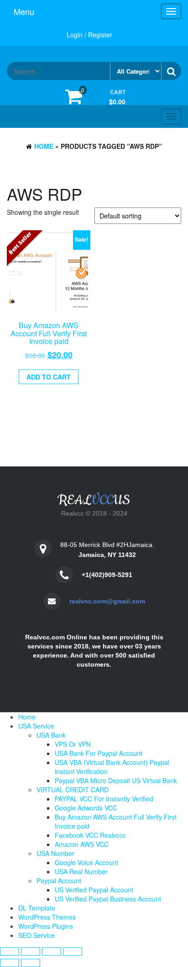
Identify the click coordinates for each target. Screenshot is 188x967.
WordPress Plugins (45, 926)
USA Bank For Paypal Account (98, 753)
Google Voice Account (86, 862)
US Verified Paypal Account (94, 889)
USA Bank (51, 734)
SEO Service (36, 935)
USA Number (55, 853)
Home (43, 146)
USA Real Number (81, 871)
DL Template (36, 907)
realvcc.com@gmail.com (107, 601)
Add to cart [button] (48, 376)
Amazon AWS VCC (82, 844)
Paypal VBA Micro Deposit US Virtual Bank (116, 780)
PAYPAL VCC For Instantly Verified (104, 798)
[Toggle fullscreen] (30, 951)
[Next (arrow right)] (30, 963)
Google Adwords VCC (86, 807)
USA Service (36, 725)
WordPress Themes (47, 916)
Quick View (52, 332)
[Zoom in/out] (9, 951)
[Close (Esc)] (72, 951)
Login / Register (89, 34)
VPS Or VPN (73, 744)
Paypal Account (59, 880)
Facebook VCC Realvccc (90, 835)
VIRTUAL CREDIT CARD (73, 789)
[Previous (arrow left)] (9, 963)
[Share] (51, 951)
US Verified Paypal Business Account (108, 898)
